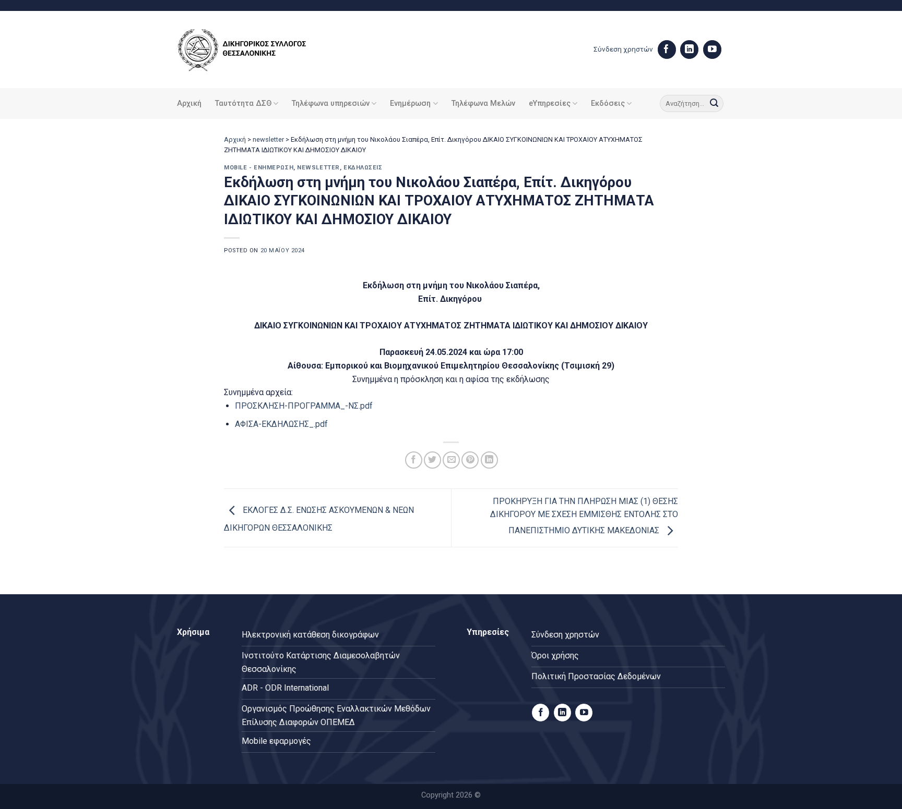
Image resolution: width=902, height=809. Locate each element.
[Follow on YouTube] (712, 49)
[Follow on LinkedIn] (689, 49)
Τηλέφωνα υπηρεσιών (331, 103)
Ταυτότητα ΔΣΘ (243, 103)
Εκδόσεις (608, 103)
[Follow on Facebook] (667, 49)
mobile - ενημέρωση (258, 167)
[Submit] (714, 104)
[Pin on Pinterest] (470, 460)
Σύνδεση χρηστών (623, 49)
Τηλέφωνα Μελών (483, 103)
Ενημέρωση (410, 103)
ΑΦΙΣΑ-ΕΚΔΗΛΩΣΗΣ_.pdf (281, 424)
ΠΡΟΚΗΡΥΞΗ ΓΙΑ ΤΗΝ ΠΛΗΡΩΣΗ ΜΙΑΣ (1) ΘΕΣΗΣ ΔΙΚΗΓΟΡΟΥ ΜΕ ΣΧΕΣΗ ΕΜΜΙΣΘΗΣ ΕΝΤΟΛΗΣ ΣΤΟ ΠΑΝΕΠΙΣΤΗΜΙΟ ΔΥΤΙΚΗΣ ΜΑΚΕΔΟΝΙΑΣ (584, 516)
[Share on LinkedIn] (489, 460)
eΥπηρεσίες (550, 103)
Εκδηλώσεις (363, 167)
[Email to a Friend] (451, 460)
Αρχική (189, 103)
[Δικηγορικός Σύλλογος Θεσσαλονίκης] (255, 50)
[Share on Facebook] (413, 460)
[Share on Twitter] (432, 460)
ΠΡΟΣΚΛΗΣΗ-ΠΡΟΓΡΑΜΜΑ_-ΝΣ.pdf (304, 406)
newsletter (268, 139)
